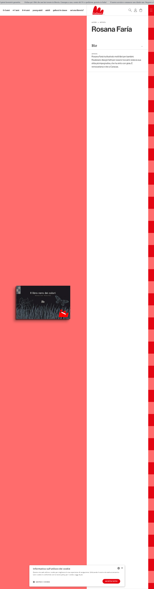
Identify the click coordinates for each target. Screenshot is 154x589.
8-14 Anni (26, 10)
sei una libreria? (77, 10)
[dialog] (77, 576)
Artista (103, 22)
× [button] (122, 568)
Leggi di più (79, 575)
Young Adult (37, 10)
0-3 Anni (6, 10)
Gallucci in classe (60, 10)
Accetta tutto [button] (111, 581)
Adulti (47, 10)
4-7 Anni (16, 10)
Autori (94, 22)
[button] (41, 581)
